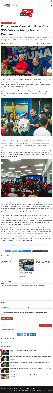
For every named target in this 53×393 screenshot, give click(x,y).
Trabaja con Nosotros (47, 390)
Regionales (10, 22)
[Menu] (1, 5)
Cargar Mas (26, 382)
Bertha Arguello (5, 43)
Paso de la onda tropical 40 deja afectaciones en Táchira (23, 350)
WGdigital (33, 388)
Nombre (3, 302)
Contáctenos (38, 390)
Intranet (26, 390)
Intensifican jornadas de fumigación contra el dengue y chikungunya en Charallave (43, 261)
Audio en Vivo (32, 390)
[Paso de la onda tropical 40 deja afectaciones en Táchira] (5, 352)
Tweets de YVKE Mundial (6, 342)
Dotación (36, 245)
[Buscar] (51, 5)
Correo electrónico (5, 307)
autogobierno (19, 245)
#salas (10, 245)
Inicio (3, 19)
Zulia (6, 19)
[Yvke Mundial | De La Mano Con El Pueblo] (10, 5)
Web (28, 307)
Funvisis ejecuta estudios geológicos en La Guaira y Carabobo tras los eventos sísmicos (30, 374)
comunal (28, 245)
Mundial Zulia (4, 22)
